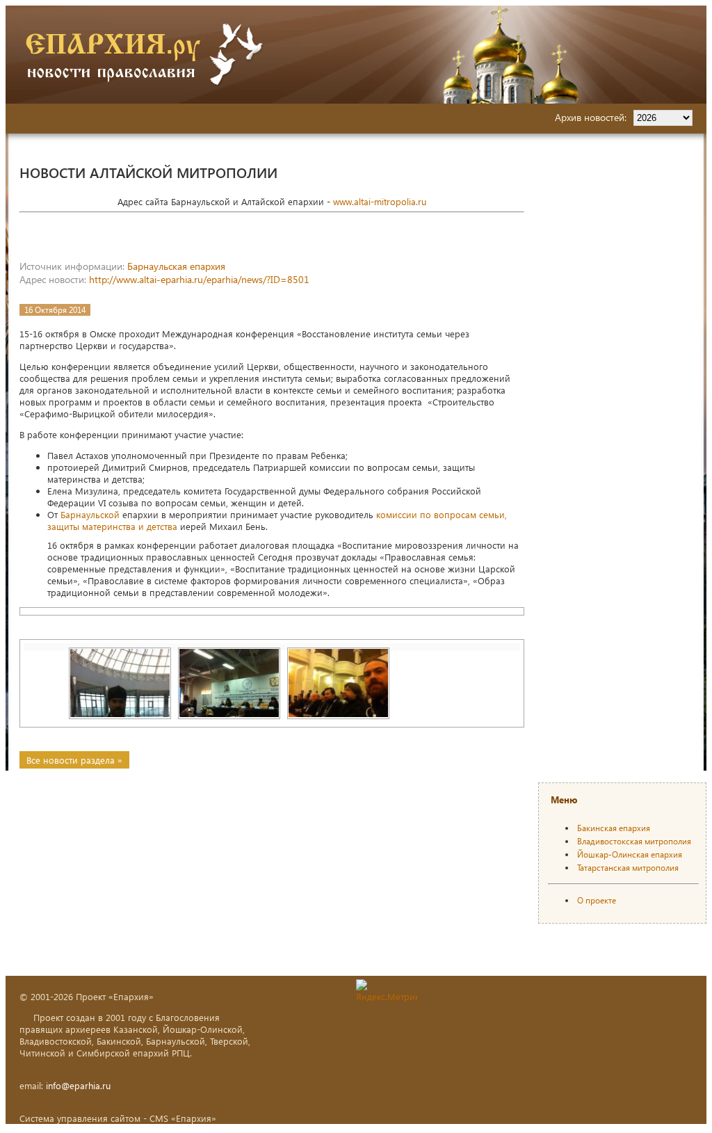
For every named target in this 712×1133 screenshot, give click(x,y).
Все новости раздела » (74, 760)
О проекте (596, 900)
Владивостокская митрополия (634, 841)
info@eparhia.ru (78, 1085)
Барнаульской (90, 514)
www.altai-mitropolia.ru (379, 201)
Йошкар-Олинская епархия (629, 854)
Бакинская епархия (613, 828)
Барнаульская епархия (176, 266)
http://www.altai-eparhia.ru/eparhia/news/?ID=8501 (199, 279)
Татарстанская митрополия (628, 867)
